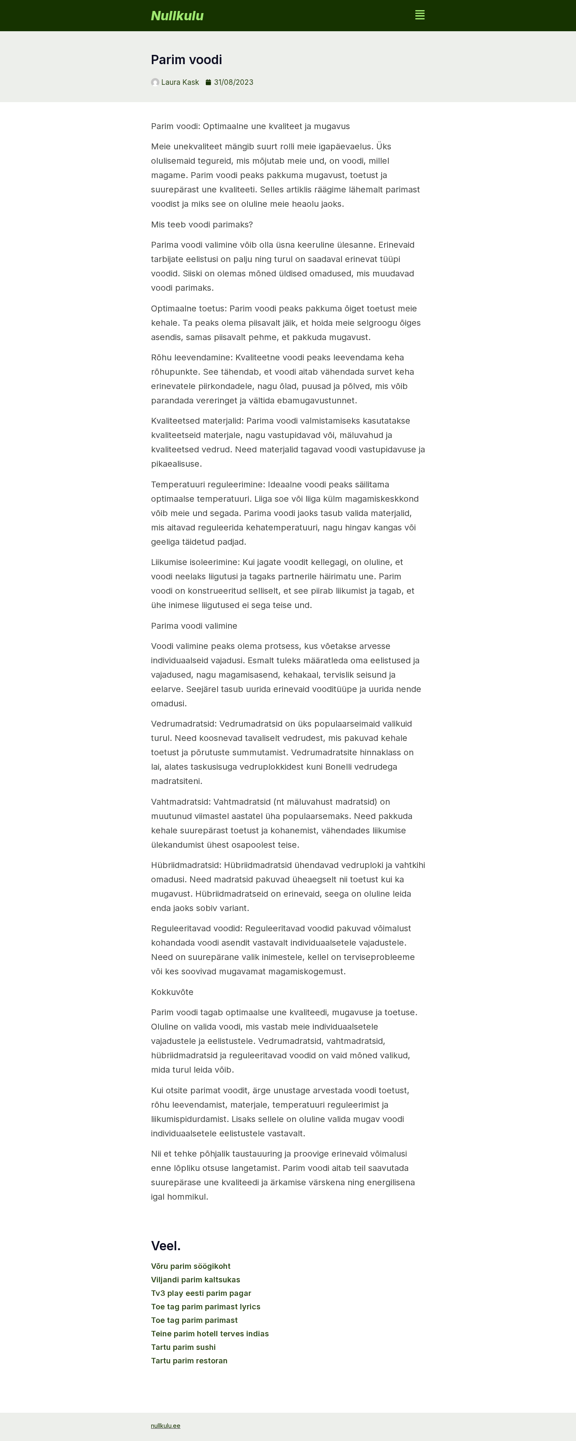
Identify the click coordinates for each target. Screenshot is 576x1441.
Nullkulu (177, 15)
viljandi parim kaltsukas (195, 1279)
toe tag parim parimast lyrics (206, 1306)
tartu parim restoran (189, 1360)
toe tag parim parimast (194, 1320)
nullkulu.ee (165, 1425)
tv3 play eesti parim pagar (201, 1293)
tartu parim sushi (183, 1347)
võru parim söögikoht (191, 1266)
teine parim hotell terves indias (210, 1333)
